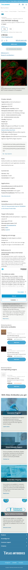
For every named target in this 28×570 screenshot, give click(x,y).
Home (2, 11)
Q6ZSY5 (8, 230)
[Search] (24, 7)
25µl (11, 29)
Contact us (6, 459)
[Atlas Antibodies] (5, 4)
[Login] (19, 4)
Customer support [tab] (6, 542)
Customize (13, 299)
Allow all (14, 296)
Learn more (6, 426)
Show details (21, 292)
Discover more (7, 527)
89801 (6, 227)
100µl (4, 29)
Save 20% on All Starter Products (19, 1)
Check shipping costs (7, 37)
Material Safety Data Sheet (8, 130)
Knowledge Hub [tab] (5, 538)
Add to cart (14, 44)
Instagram (7, 562)
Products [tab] (3, 535)
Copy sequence (8, 153)
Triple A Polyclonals (21, 11)
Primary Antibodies (13, 11)
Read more (6, 493)
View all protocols (5, 196)
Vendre (21, 567)
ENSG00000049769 (11, 225)
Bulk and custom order (21, 40)
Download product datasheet (14, 49)
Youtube (21, 562)
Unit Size (3, 26)
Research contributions (7, 55)
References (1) (4, 53)
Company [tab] (3, 546)
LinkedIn (14, 562)
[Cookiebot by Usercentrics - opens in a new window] (20, 269)
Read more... (6, 318)
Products (6, 11)
